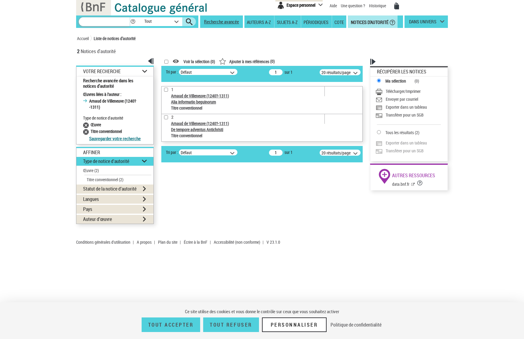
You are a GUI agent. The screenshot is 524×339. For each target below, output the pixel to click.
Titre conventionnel (105, 179)
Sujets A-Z (287, 22)
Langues (91, 199)
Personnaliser (294, 324)
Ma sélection (395, 81)
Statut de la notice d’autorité (109, 188)
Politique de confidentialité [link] (356, 324)
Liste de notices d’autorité (115, 38)
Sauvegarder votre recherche (115, 138)
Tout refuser (231, 324)
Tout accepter (171, 324)
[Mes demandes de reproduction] (396, 6)
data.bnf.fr (400, 184)
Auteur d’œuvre (97, 219)
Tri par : (172, 72)
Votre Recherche (102, 71)
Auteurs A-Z (259, 22)
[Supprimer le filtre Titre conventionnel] (87, 131)
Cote (339, 22)
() (252, 61)
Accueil (83, 38)
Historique (378, 5)
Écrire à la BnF (195, 242)
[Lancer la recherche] (189, 21)
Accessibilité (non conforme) (237, 242)
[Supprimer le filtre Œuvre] (87, 124)
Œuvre (91, 170)
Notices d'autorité (369, 22)
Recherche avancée (221, 22)
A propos (144, 242)
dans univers (422, 23)
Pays (87, 209)
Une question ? (353, 5)
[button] (133, 21)
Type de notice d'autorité (106, 161)
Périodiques (316, 22)
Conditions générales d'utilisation (103, 242)
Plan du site (167, 242)
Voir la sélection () (199, 61)
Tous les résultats (399, 132)
